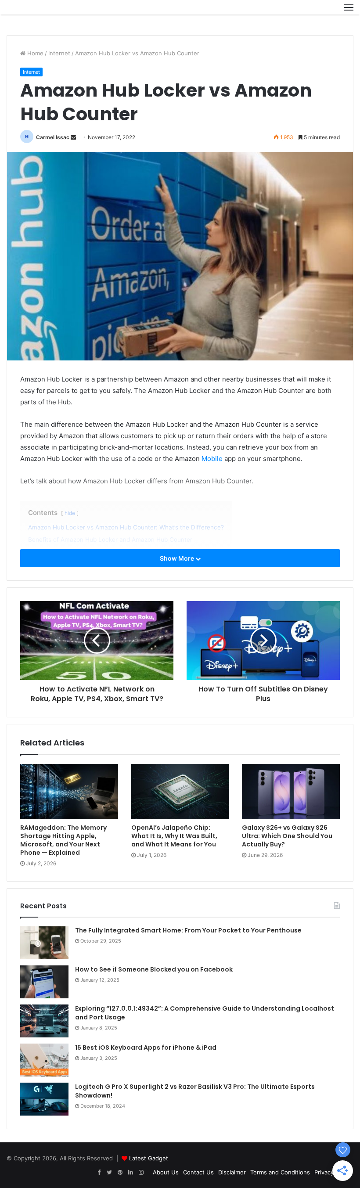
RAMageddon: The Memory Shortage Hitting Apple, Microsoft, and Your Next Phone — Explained (63, 840)
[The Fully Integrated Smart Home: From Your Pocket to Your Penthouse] (44, 942)
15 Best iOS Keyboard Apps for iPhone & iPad (145, 1047)
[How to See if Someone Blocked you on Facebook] (44, 981)
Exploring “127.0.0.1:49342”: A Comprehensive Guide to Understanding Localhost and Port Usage (204, 1013)
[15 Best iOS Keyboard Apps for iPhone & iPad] (44, 1060)
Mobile (212, 458)
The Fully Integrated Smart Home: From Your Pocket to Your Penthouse (188, 930)
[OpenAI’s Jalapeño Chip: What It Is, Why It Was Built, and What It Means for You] (180, 791)
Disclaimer (232, 1172)
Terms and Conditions (280, 1172)
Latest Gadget (148, 1158)
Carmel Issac (52, 137)
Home (34, 53)
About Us (166, 1172)
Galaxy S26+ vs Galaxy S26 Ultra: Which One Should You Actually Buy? (287, 836)
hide (70, 513)
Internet (59, 53)
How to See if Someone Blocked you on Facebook (154, 969)
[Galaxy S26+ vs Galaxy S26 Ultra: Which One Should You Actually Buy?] (291, 791)
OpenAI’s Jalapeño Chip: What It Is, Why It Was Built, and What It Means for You (174, 836)
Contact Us (198, 1172)
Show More (177, 558)
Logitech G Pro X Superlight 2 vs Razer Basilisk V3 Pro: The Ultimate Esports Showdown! (195, 1091)
